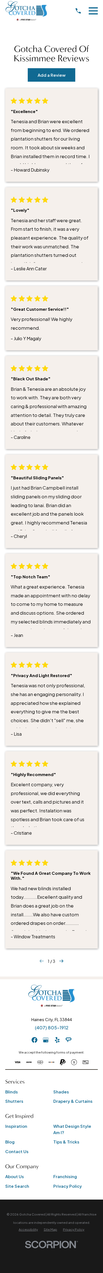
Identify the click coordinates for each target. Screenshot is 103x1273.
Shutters (14, 1101)
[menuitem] (28, 1229)
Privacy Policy (67, 1186)
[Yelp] (57, 1040)
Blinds (11, 1091)
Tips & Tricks (66, 1141)
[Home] (26, 11)
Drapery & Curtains (73, 1101)
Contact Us (17, 1151)
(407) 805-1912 (51, 1027)
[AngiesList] (68, 1040)
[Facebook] (34, 1040)
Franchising (65, 1176)
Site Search (17, 1186)
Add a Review (52, 75)
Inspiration (16, 1126)
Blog (10, 1141)
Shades (61, 1091)
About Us (14, 1176)
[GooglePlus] (46, 1040)
